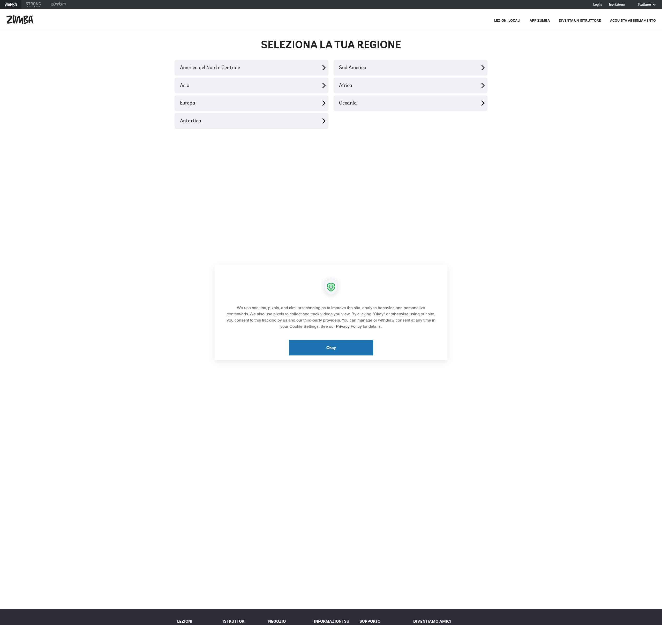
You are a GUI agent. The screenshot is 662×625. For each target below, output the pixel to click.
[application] (331, 312)
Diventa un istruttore (580, 20)
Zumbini (58, 4)
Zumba (10, 4)
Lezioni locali (507, 20)
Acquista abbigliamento (633, 20)
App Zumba (540, 20)
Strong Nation (33, 4)
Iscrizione (617, 4)
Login (597, 4)
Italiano (645, 4)
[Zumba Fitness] (19, 19)
